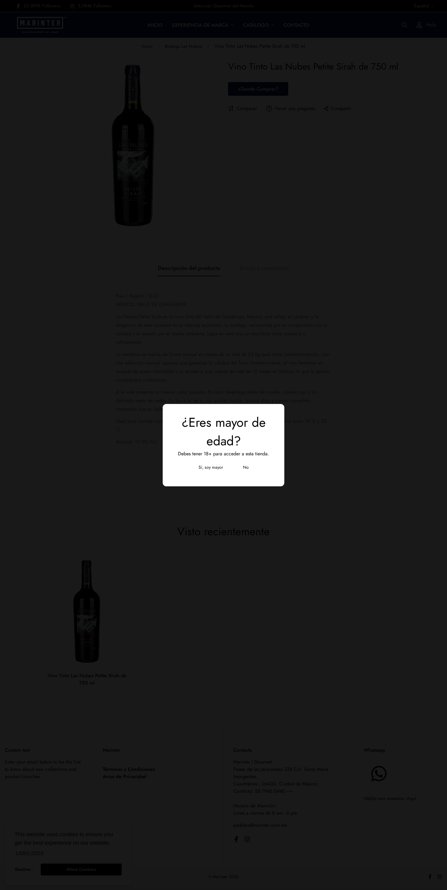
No (246, 467)
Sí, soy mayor (211, 467)
